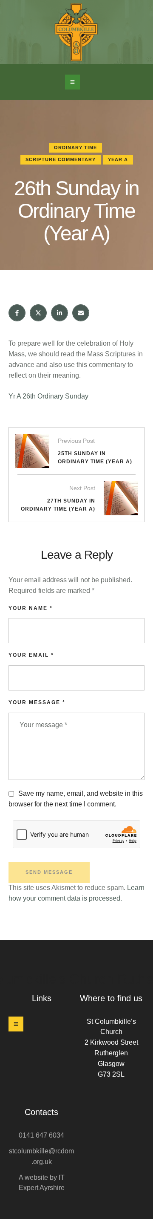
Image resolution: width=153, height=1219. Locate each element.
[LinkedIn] (59, 312)
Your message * (36, 702)
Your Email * (31, 655)
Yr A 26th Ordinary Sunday (48, 396)
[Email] (80, 312)
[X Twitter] (38, 312)
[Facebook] (17, 312)
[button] (72, 82)
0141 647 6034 (41, 1135)
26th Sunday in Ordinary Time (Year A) (76, 211)
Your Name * (30, 608)
